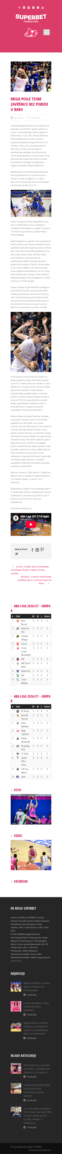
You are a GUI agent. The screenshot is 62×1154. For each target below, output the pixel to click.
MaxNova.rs (45, 1150)
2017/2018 (35, 117)
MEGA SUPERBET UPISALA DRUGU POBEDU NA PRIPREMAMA (36, 987)
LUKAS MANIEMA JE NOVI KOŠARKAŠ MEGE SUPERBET (36, 1007)
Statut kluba (16, 960)
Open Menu (46, 32)
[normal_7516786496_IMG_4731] (31, 76)
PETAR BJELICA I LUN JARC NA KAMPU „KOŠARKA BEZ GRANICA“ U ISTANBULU (36, 1069)
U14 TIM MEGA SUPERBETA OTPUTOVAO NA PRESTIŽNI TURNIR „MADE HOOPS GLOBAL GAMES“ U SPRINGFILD (37, 1115)
